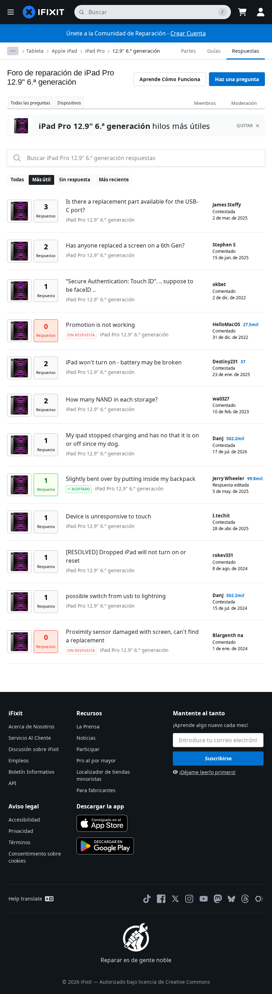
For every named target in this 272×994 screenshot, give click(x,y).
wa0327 (220, 399)
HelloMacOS (226, 324)
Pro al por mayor (96, 760)
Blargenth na (227, 635)
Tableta (35, 50)
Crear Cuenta (188, 33)
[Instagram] (189, 898)
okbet (219, 284)
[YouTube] (203, 898)
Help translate (25, 898)
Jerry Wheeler (228, 478)
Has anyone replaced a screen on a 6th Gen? (125, 245)
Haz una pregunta (237, 79)
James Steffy (226, 204)
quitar (245, 126)
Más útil (41, 179)
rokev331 (222, 555)
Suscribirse (218, 758)
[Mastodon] (218, 898)
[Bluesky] (231, 899)
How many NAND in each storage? (112, 399)
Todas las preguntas (30, 103)
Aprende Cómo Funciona (170, 79)
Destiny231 (225, 361)
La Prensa (88, 726)
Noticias (86, 737)
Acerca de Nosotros (31, 726)
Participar (88, 749)
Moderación (244, 103)
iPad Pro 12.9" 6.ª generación (100, 219)
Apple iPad (64, 50)
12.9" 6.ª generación (136, 50)
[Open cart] (242, 12)
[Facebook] (161, 898)
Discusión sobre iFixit (33, 749)
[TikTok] (147, 898)
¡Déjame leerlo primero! (207, 772)
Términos (19, 842)
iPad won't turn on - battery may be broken (124, 362)
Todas (17, 179)
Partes (188, 50)
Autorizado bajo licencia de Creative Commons (155, 981)
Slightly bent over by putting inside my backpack (131, 479)
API (12, 783)
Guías (214, 50)
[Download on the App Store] (102, 823)
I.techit (221, 515)
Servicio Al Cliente (29, 737)
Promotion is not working (100, 325)
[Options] (12, 51)
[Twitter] (175, 898)
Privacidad (20, 831)
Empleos (18, 760)
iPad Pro (94, 50)
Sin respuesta (74, 179)
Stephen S (224, 245)
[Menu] (10, 12)
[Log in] (261, 12)
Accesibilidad (24, 819)
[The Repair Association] (259, 898)
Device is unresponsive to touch (108, 516)
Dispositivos (69, 103)
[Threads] (245, 898)
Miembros (205, 103)
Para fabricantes (95, 790)
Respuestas (245, 50)
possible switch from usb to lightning (116, 596)
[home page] (43, 12)
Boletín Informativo (31, 771)
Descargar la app (100, 806)
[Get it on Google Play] (105, 845)
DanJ (217, 438)
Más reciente (114, 179)
